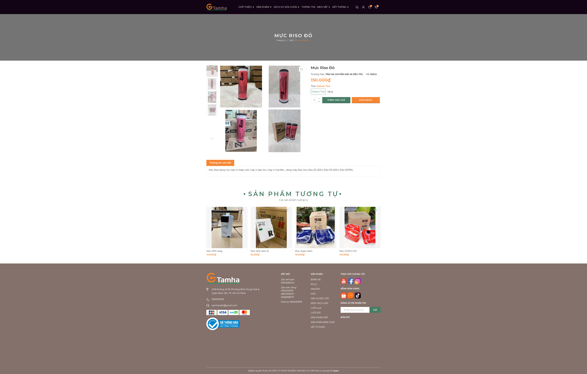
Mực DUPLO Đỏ (348, 251)
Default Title (318, 91)
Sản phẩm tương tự (293, 194)
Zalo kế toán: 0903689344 (288, 281)
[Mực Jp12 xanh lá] (271, 227)
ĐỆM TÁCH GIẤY (319, 303)
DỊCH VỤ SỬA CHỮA (285, 7)
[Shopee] (344, 295)
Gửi (375, 309)
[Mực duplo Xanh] (315, 227)
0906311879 (218, 299)
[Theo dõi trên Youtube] (344, 281)
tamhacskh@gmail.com (224, 305)
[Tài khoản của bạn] (363, 7)
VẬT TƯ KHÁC (318, 327)
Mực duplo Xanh (303, 251)
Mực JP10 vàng (214, 251)
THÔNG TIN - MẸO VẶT (315, 7)
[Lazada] (351, 295)
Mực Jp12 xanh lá (260, 251)
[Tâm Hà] (211, 312)
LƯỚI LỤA (316, 308)
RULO (314, 284)
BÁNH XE (316, 279)
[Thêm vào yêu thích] (301, 69)
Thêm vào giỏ (336, 99)
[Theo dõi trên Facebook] (351, 281)
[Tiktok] (358, 295)
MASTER (315, 289)
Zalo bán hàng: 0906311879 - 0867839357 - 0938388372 (289, 292)
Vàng (330, 91)
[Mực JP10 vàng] (227, 227)
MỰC (313, 293)
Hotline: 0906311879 (291, 302)
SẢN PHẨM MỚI (319, 317)
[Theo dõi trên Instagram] (358, 281)
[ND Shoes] (222, 312)
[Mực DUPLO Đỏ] (360, 227)
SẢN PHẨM (262, 7)
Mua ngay (365, 99)
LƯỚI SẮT (316, 312)
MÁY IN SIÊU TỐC (320, 298)
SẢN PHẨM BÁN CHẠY (323, 322)
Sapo (336, 370)
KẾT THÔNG (339, 7)
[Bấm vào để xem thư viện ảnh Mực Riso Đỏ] (241, 87)
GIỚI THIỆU (245, 7)
